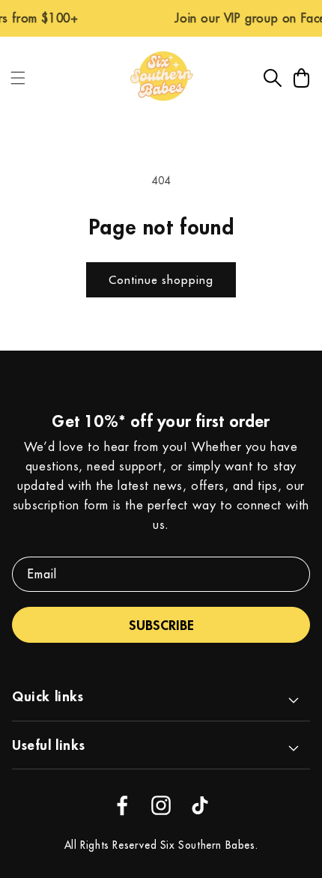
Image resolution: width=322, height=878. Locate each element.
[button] (18, 78)
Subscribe (161, 625)
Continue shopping (161, 280)
